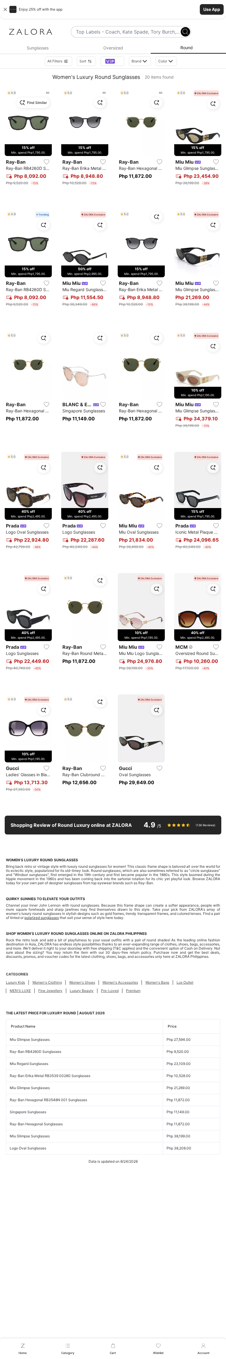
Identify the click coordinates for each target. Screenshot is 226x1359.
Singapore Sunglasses (28, 1112)
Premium (133, 990)
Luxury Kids (15, 982)
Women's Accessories (120, 982)
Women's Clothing (47, 982)
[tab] (37, 48)
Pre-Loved (110, 990)
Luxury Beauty (82, 990)
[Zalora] (30, 32)
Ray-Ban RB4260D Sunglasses (35, 1051)
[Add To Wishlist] (46, 162)
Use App (211, 9)
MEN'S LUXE (20, 990)
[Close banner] (5, 9)
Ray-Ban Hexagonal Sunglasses (36, 1124)
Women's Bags (157, 982)
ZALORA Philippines (128, 933)
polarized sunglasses (41, 917)
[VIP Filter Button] (112, 61)
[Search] (185, 31)
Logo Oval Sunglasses (28, 1148)
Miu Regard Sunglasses (29, 1063)
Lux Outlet (185, 982)
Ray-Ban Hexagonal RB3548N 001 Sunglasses (48, 1100)
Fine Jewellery (50, 990)
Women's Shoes (82, 982)
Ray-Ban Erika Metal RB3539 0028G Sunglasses (50, 1075)
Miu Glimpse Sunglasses (30, 1039)
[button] (113, 9)
